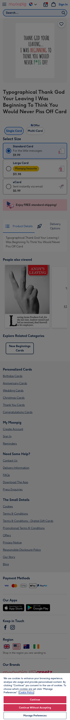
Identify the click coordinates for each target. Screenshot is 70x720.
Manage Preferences (34, 715)
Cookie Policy (26, 692)
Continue (35, 699)
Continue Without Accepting (35, 707)
